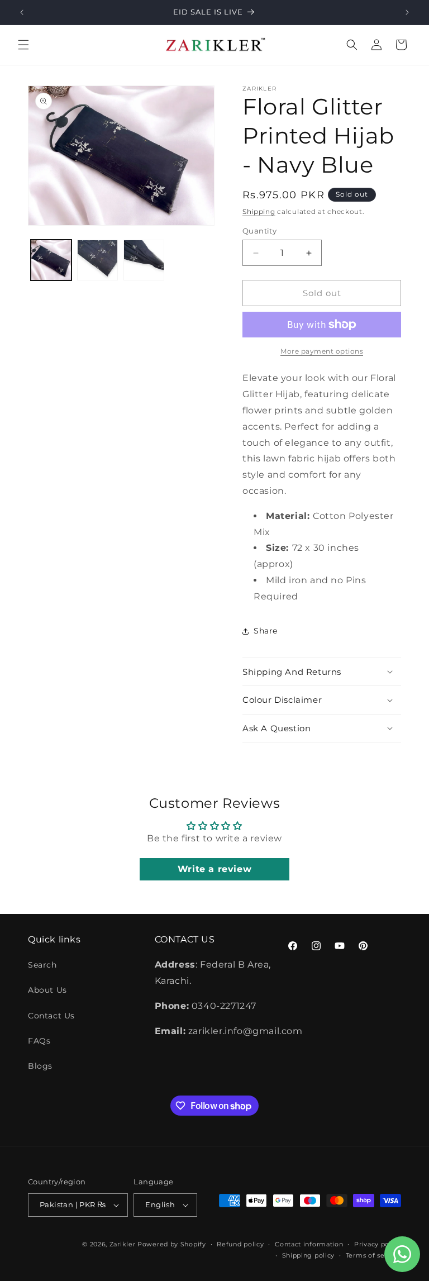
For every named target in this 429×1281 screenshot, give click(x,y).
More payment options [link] (321, 351)
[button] (23, 44)
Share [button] (266, 631)
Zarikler (122, 1244)
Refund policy (240, 1244)
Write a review (214, 869)
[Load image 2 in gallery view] (97, 260)
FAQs (39, 1041)
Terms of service (373, 1255)
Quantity (259, 230)
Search (42, 965)
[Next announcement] (407, 12)
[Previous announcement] (21, 12)
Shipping (258, 211)
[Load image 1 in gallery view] (51, 260)
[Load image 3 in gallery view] (143, 260)
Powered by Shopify (171, 1244)
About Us (47, 990)
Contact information (309, 1244)
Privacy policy (377, 1244)
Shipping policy (308, 1255)
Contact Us (51, 1016)
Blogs (40, 1066)
